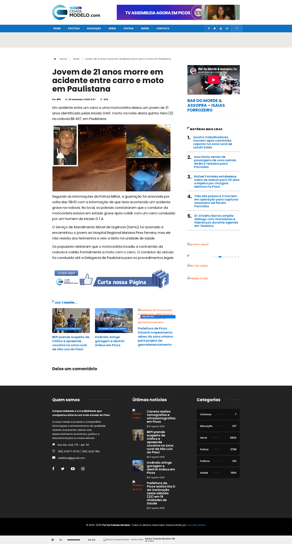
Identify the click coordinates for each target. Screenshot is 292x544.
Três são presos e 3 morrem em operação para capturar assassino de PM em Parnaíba (216, 201)
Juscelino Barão (196, 525)
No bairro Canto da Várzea (112, 328)
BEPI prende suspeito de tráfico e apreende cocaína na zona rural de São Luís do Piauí (70, 343)
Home (57, 28)
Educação (94, 28)
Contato (162, 28)
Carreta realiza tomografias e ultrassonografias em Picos (161, 416)
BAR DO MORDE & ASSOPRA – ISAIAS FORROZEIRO (206, 105)
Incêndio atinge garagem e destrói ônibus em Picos (109, 341)
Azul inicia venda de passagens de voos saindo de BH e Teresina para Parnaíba (215, 162)
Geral (112, 28)
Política (74, 28)
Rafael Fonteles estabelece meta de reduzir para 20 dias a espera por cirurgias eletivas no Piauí (216, 181)
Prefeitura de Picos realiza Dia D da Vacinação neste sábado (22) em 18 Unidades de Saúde (161, 493)
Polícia (128, 28)
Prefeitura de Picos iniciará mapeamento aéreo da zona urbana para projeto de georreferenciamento (155, 336)
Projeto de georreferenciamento (153, 316)
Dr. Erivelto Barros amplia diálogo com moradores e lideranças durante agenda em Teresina (216, 221)
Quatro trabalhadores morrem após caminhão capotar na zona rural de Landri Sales (212, 142)
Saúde (145, 28)
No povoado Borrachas (68, 328)
